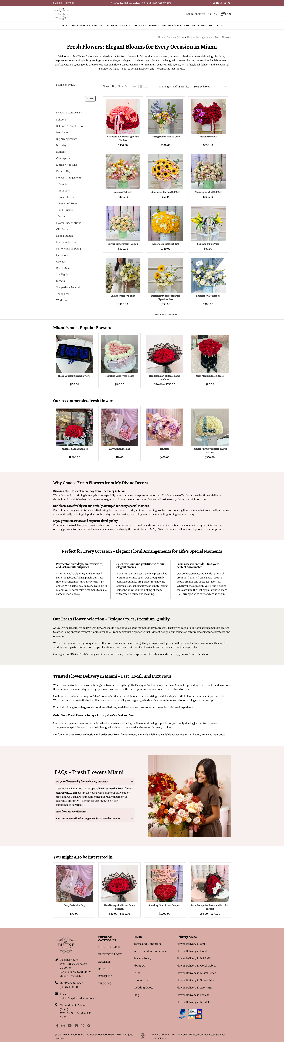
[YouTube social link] (217, 3)
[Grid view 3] (140, 86)
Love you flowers (66, 242)
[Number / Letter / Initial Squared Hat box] (210, 427)
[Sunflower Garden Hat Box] (165, 171)
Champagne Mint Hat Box (208, 192)
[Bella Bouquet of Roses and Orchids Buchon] (210, 883)
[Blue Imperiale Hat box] (208, 275)
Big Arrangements (66, 139)
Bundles (61, 151)
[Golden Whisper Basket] (123, 275)
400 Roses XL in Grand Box (74, 449)
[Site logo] (61, 13)
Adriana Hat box (123, 192)
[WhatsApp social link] (225, 3)
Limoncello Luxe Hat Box (165, 244)
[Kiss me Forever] (208, 116)
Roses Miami (63, 268)
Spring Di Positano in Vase (165, 136)
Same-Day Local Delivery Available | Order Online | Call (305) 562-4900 (141, 3)
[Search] (210, 14)
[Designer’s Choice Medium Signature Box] (165, 275)
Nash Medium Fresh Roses (210, 376)
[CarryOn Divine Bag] (119, 427)
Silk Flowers (65, 210)
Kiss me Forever (208, 136)
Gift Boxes (62, 229)
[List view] (134, 86)
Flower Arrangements (199, 37)
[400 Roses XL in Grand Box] (74, 427)
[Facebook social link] (210, 3)
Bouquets (64, 190)
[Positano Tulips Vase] (208, 223)
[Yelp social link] (229, 3)
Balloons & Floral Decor (70, 126)
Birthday (61, 145)
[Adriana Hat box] (123, 171)
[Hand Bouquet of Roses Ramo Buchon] (164, 354)
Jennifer (164, 449)
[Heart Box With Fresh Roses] (119, 354)
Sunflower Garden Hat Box (165, 192)
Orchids (61, 261)
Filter (90, 99)
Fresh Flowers (66, 197)
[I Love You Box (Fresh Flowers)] (74, 354)
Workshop (62, 300)
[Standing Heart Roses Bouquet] (164, 883)
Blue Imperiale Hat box (208, 296)
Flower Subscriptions (68, 223)
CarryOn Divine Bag (119, 449)
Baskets (63, 184)
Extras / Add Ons (66, 164)
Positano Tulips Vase (208, 244)
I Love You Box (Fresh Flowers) (74, 376)
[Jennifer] (164, 427)
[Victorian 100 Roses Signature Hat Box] (123, 116)
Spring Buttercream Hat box (123, 244)
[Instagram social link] (213, 3)
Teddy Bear (62, 294)
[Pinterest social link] (221, 3)
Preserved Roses (68, 203)
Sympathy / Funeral (68, 287)
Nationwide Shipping (68, 248)
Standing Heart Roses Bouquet (164, 905)
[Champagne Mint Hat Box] (208, 171)
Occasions (62, 255)
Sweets (60, 281)
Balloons (61, 119)
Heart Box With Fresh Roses (119, 376)
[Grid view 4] (146, 86)
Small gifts (62, 274)
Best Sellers (63, 132)
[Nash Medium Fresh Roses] (210, 354)
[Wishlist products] (216, 14)
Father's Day (63, 171)
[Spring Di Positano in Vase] (165, 116)
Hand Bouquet (64, 235)
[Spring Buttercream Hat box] (123, 223)
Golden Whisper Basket (123, 296)
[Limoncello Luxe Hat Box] (165, 223)
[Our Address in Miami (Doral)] (56, 1004)
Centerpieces (64, 158)
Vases (61, 216)
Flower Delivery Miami (171, 37)
